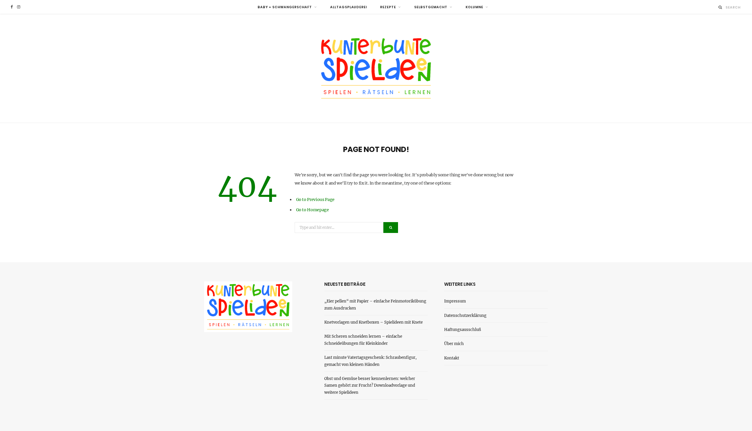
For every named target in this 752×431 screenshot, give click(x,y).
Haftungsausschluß (462, 329)
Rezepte (388, 7)
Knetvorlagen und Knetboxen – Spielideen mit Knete (373, 322)
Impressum (455, 301)
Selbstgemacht (430, 7)
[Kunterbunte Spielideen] (376, 68)
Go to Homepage (312, 209)
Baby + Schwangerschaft (285, 7)
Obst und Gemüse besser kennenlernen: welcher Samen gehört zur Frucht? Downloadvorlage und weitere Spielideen (369, 385)
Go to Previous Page (315, 199)
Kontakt (451, 358)
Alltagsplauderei (348, 7)
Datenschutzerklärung (465, 315)
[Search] (720, 7)
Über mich (454, 343)
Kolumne (474, 7)
